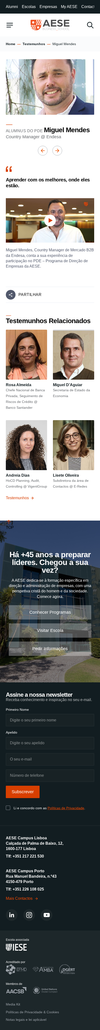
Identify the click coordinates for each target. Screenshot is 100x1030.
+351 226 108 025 (28, 889)
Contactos (90, 7)
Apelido (11, 732)
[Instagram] (29, 915)
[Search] (90, 25)
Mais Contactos (19, 898)
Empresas (48, 7)
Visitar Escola (50, 630)
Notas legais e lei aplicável (26, 1020)
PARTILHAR (30, 295)
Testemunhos (34, 44)
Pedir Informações (50, 648)
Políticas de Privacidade (66, 808)
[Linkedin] (11, 915)
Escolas (29, 7)
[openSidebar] (10, 25)
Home (10, 44)
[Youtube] (46, 915)
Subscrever (23, 791)
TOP (10, 527)
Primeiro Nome (17, 709)
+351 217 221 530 (28, 856)
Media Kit (13, 1004)
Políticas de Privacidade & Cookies (32, 1012)
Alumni (12, 7)
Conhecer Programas (50, 612)
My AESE (69, 7)
